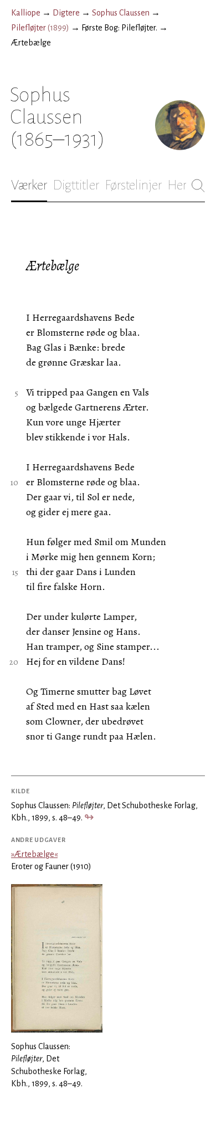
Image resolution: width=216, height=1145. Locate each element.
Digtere (66, 12)
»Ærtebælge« (34, 854)
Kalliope (25, 12)
